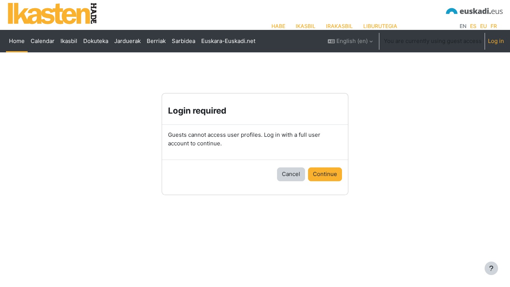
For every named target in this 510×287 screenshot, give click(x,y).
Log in (496, 40)
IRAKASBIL (339, 26)
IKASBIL (305, 26)
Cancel (291, 174)
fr (494, 26)
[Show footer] (491, 268)
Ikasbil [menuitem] (68, 40)
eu (483, 26)
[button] (350, 41)
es (473, 26)
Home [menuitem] (17, 40)
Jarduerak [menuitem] (127, 40)
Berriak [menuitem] (156, 40)
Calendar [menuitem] (43, 40)
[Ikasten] (52, 13)
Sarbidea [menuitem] (183, 40)
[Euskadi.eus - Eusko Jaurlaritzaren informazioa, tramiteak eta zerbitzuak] (474, 10)
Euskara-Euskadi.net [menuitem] (228, 40)
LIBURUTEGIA (380, 26)
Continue (325, 174)
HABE (278, 26)
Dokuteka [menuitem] (95, 40)
